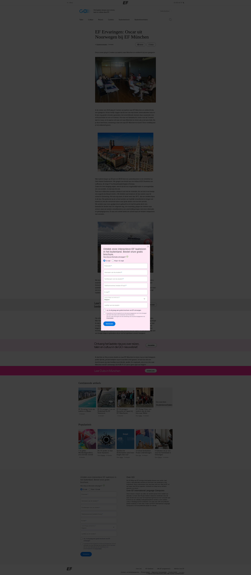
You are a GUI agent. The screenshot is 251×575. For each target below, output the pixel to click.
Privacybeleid (109, 318)
